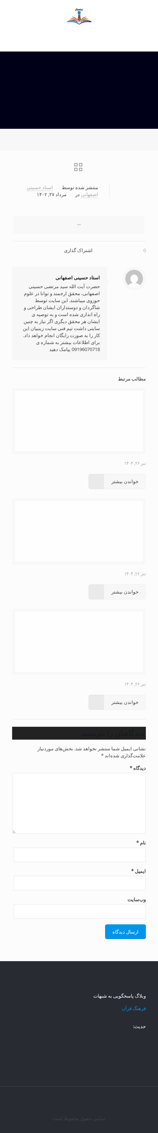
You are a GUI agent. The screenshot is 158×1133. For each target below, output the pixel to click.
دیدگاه (138, 768)
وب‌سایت (137, 899)
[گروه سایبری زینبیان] (79, 15)
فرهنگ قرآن (134, 1008)
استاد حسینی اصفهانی (77, 277)
